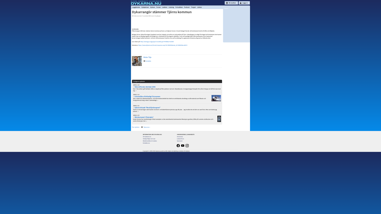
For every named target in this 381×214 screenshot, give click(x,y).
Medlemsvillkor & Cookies (150, 141)
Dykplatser (145, 7)
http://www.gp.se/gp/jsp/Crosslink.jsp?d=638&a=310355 (157, 42)
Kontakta (148, 61)
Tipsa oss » (147, 127)
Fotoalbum (179, 7)
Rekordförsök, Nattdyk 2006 (145, 87)
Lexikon (164, 7)
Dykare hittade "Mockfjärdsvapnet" (147, 108)
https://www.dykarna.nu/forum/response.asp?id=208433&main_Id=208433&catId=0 (162, 45)
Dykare (152, 7)
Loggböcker (136, 7)
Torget (193, 7)
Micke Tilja (147, 57)
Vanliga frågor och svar (149, 138)
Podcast (187, 7)
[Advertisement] (177, 73)
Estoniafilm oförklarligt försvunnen (147, 96)
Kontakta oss (146, 143)
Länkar (199, 7)
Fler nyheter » (136, 127)
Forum (158, 7)
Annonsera (180, 136)
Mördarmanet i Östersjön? (144, 117)
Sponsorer (180, 141)
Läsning (171, 7)
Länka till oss (180, 138)
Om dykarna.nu (147, 136)
